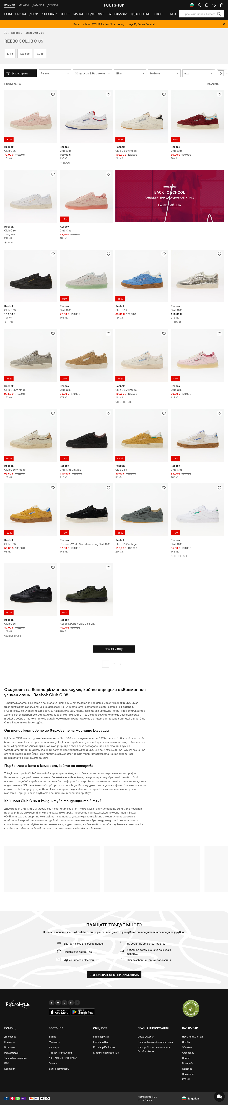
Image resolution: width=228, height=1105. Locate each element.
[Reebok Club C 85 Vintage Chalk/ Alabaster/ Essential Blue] (141, 355)
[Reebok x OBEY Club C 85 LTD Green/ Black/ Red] (86, 589)
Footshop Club (85, 932)
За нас (52, 1036)
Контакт (9, 1068)
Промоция (188, 1074)
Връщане (9, 1047)
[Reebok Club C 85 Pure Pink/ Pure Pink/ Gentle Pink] (86, 196)
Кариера (54, 1047)
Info (173, 14)
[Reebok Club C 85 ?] (86, 116)
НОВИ (8, 14)
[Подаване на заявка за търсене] (219, 14)
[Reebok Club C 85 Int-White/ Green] (197, 509)
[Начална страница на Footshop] (114, 5)
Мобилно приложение (106, 1052)
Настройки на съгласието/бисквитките (154, 1049)
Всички (9, 5)
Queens (53, 1063)
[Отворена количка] (222, 5)
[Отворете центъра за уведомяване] (207, 5)
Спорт (65, 14)
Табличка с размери (15, 1058)
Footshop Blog (101, 1042)
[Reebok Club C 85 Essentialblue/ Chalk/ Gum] (141, 276)
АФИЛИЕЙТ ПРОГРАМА (63, 1058)
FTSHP (158, 14)
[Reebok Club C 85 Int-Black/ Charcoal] (30, 589)
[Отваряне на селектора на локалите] (192, 5)
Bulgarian (193, 1098)
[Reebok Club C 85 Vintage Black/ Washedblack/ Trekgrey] (86, 435)
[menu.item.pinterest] (77, 1002)
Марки (78, 14)
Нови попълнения (192, 1036)
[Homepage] (25, 1004)
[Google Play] (83, 1011)
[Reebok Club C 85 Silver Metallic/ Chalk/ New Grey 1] (197, 276)
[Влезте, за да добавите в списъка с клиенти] (53, 94)
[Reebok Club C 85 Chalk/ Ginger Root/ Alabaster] (86, 355)
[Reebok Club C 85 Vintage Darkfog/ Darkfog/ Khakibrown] (141, 509)
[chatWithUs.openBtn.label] (219, 1096)
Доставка (10, 1036)
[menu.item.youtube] (58, 1002)
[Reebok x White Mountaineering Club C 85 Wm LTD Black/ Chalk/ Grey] (86, 509)
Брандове (187, 1063)
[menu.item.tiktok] (71, 1002)
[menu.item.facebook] (52, 1002)
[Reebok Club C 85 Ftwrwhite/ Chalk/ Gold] (30, 196)
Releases (187, 1068)
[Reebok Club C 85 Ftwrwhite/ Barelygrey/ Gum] (197, 435)
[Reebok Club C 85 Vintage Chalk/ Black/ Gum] (141, 116)
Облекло (187, 1047)
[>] (221, 73)
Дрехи (33, 14)
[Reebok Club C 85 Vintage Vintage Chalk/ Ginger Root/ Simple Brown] (30, 435)
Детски (52, 5)
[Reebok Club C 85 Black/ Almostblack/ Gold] (30, 276)
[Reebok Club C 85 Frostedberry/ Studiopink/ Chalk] (197, 355)
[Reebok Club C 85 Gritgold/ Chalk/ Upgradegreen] (141, 435)
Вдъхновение (140, 14)
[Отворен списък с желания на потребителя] (214, 5)
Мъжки (24, 5)
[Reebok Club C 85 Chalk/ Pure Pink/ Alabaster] (30, 116)
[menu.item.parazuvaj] (191, 1009)
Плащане (9, 1042)
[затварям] (224, 24)
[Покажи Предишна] (122, 664)
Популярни (212, 83)
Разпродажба (117, 14)
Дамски (38, 5)
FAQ (6, 1063)
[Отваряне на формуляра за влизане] (199, 5)
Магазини (54, 1042)
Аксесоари (49, 14)
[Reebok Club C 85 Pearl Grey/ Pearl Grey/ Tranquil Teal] (86, 276)
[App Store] (59, 1011)
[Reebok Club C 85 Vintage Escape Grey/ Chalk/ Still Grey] (30, 355)
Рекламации (11, 1052)
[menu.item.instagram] (64, 1002)
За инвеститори (59, 1068)
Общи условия (146, 1036)
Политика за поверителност (155, 1042)
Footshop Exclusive (104, 1047)
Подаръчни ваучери (60, 1052)
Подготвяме (95, 14)
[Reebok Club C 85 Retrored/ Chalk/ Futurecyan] (197, 116)
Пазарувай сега (169, 205)
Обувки (20, 14)
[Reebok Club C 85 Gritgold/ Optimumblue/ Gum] (30, 509)
